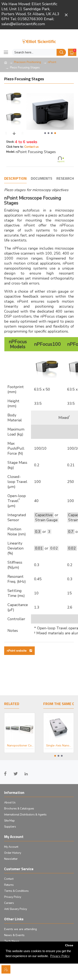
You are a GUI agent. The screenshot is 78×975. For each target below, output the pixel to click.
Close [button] (69, 945)
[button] (45, 133)
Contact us (31, 147)
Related (11, 704)
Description (15, 178)
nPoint (52, 62)
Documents (41, 178)
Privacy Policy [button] (60, 956)
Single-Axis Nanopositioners (55, 745)
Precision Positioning (27, 62)
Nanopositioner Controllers (20, 745)
